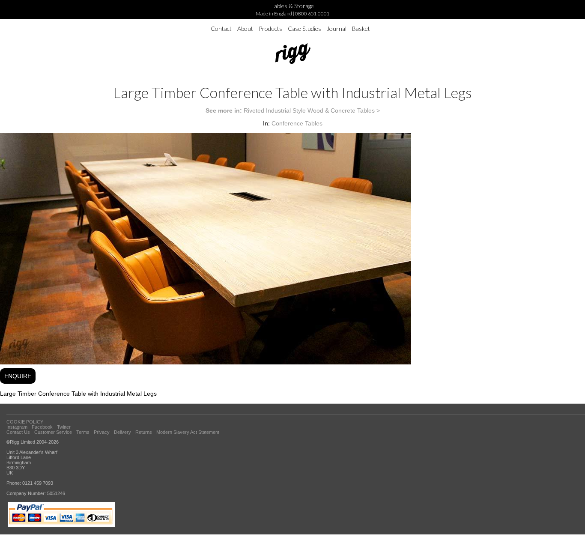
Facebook (42, 427)
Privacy (102, 432)
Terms (83, 432)
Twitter (64, 427)
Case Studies (304, 28)
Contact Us (18, 432)
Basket (361, 28)
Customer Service (53, 432)
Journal (336, 28)
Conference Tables (297, 123)
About (245, 28)
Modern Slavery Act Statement (187, 432)
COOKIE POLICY (24, 421)
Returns (143, 432)
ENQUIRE (17, 376)
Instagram (16, 427)
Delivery (122, 432)
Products (270, 28)
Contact (221, 28)
